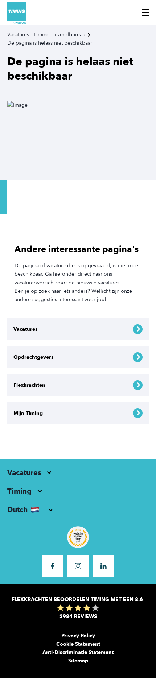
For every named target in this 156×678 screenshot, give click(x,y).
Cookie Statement (78, 644)
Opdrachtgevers (33, 357)
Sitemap (78, 660)
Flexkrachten (29, 385)
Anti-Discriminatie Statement (78, 652)
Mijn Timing (28, 413)
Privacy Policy (78, 635)
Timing (19, 491)
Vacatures (25, 329)
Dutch (17, 510)
